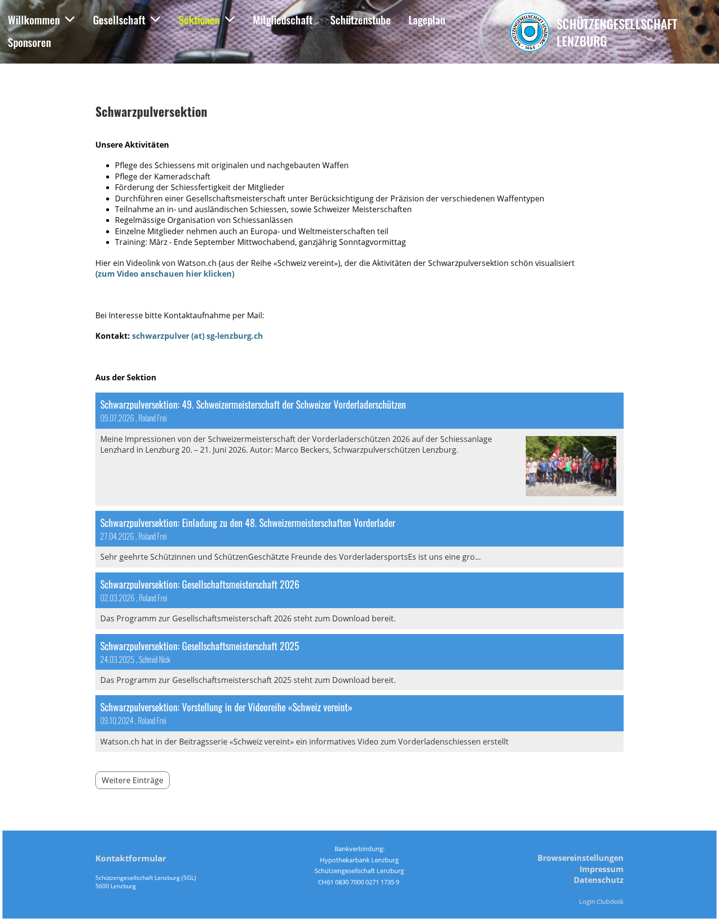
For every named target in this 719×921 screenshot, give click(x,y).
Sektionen (199, 19)
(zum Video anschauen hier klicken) (164, 273)
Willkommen (34, 19)
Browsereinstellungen (581, 858)
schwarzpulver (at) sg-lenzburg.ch (197, 335)
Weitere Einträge (132, 780)
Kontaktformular (130, 858)
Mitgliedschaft (283, 19)
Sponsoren (29, 42)
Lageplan (426, 19)
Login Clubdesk (601, 901)
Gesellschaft (119, 19)
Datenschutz (599, 880)
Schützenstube (360, 19)
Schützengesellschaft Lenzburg (617, 32)
